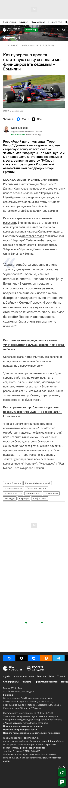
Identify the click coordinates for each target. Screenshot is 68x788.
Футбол (7, 676)
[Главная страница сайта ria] (3, 29)
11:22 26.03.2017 (12, 45)
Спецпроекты (11, 681)
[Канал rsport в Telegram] (59, 658)
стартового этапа (32, 236)
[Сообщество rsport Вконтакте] (34, 658)
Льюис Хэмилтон (13, 488)
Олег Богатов (19, 127)
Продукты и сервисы (46, 681)
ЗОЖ (51, 676)
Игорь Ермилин (13, 483)
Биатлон (41, 676)
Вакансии (8, 695)
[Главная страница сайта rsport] (19, 29)
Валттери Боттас (13, 493)
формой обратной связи (32, 747)
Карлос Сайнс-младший (37, 483)
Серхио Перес (33, 493)
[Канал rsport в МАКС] (9, 658)
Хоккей (61, 676)
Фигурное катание (24, 676)
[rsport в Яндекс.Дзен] (21, 658)
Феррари (24, 498)
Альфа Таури (39, 498)
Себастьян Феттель (36, 488)
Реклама (26, 681)
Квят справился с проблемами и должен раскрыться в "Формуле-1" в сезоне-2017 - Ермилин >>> (32, 412)
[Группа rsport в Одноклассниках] (46, 658)
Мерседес (10, 498)
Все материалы (18, 134)
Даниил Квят (51, 493)
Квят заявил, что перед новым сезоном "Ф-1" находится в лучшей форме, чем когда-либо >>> (34, 345)
